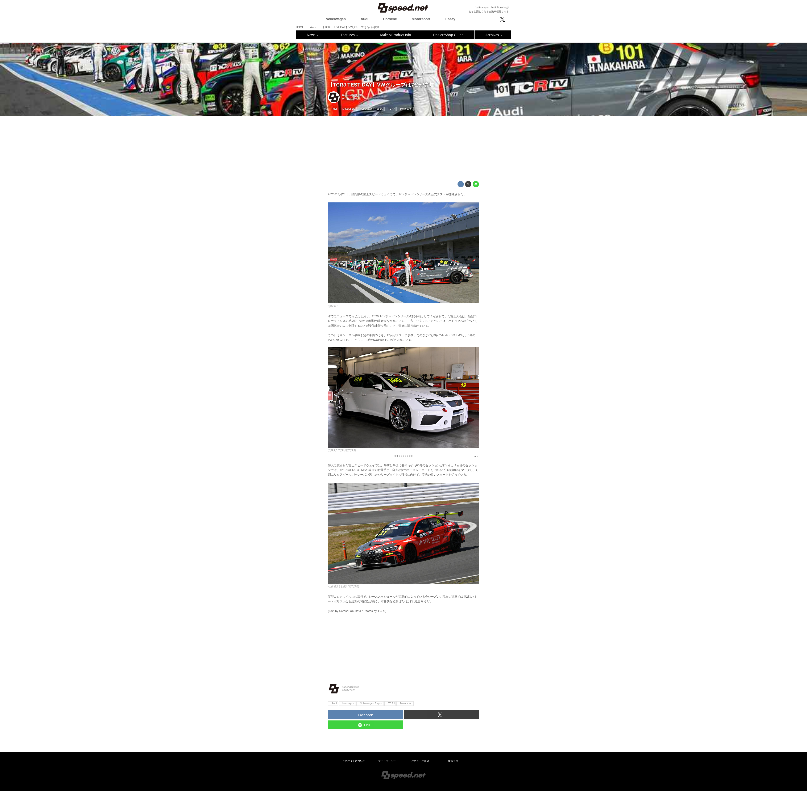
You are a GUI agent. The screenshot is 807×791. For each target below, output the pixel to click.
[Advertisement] (403, 148)
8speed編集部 (351, 95)
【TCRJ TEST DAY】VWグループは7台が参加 (381, 85)
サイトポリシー (387, 761)
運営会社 (453, 761)
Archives (492, 35)
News (311, 35)
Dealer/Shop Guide (448, 35)
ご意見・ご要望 (420, 761)
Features (348, 35)
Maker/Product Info (395, 35)
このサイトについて (354, 761)
